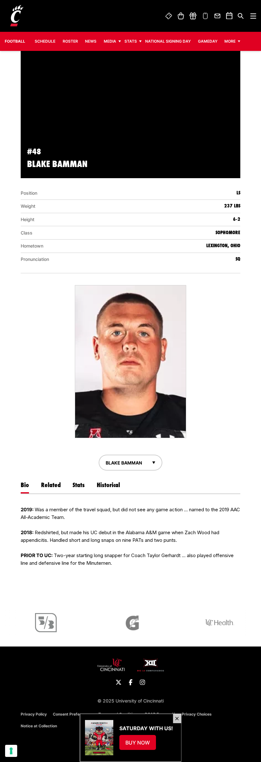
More (230, 41)
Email (217, 16)
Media (110, 41)
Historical (108, 485)
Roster (70, 41)
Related (51, 485)
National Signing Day (168, 41)
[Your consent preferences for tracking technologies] (11, 751)
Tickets (169, 16)
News (90, 41)
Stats (130, 41)
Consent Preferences (72, 714)
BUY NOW (140, 744)
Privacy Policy (34, 714)
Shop (180, 16)
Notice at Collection (39, 726)
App (205, 16)
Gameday (207, 41)
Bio (25, 485)
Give (193, 16)
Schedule (45, 41)
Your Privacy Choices (192, 714)
